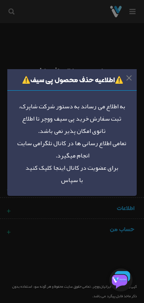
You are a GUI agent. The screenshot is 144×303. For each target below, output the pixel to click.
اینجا (58, 168)
